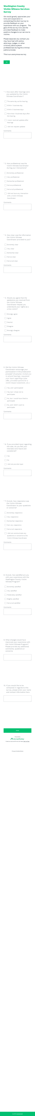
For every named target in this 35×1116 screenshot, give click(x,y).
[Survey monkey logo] (17, 739)
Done (17, 730)
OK (7, 62)
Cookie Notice (20, 751)
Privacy (13, 751)
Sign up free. (26, 741)
